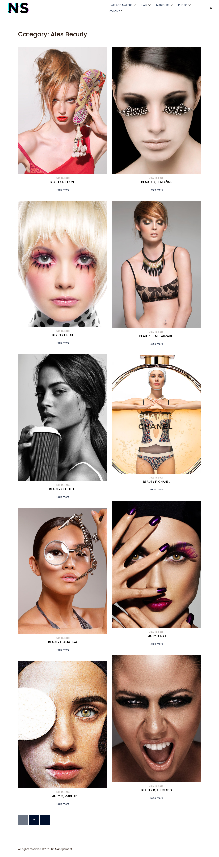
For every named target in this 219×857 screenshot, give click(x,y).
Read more (62, 189)
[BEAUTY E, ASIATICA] (62, 571)
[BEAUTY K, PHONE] (62, 110)
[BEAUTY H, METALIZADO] (156, 264)
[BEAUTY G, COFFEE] (62, 417)
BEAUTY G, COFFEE (62, 489)
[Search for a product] (211, 8)
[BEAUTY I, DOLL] (62, 264)
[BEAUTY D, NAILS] (156, 564)
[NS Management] (18, 8)
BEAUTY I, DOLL (62, 335)
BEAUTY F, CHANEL (156, 482)
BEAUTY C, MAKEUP (63, 796)
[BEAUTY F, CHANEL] (156, 414)
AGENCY (115, 11)
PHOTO (182, 5)
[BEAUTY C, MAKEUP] (62, 724)
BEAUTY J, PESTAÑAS (156, 182)
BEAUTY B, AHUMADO (156, 790)
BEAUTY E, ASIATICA (62, 642)
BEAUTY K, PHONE (62, 182)
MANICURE (162, 5)
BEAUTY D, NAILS (156, 636)
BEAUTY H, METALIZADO (156, 336)
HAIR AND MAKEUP (121, 5)
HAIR (144, 5)
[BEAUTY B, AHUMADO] (156, 719)
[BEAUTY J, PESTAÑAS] (156, 110)
